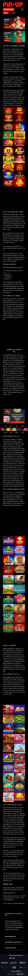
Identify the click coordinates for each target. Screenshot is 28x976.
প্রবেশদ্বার (13, 12)
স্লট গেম (11, 432)
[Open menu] (22, 9)
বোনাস (5, 426)
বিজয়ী (11, 426)
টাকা (17, 426)
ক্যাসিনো (22, 426)
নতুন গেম (5, 432)
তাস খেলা (22, 432)
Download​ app (8, 9)
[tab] (14, 915)
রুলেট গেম (17, 432)
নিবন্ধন (5, 13)
